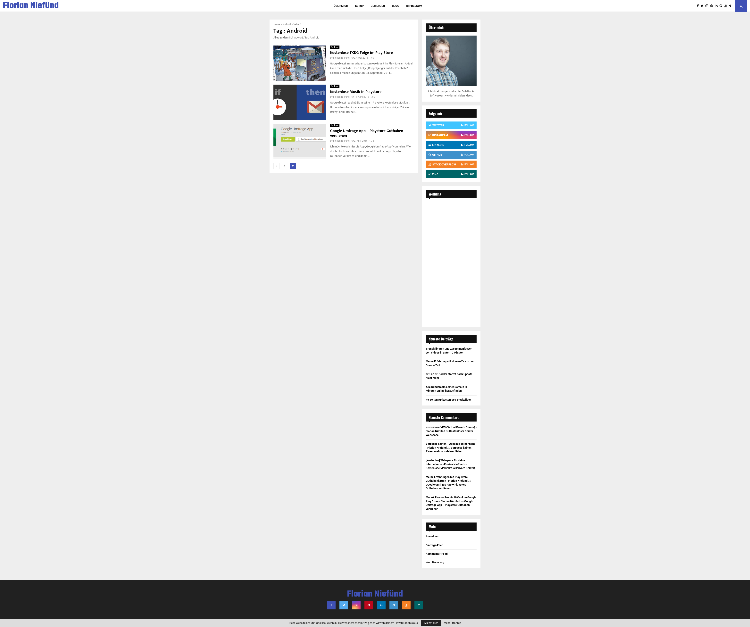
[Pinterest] (712, 6)
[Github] (722, 6)
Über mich (341, 5)
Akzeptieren (431, 622)
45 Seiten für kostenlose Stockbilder (448, 399)
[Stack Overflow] (726, 6)
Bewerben (378, 5)
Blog (395, 5)
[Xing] (731, 6)
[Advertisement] (451, 260)
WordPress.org (435, 562)
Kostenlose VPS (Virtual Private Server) (450, 468)
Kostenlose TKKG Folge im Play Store (361, 52)
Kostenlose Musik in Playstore (355, 91)
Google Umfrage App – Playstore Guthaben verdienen (366, 133)
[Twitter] (703, 6)
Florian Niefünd (31, 6)
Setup (359, 5)
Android (286, 24)
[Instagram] (707, 6)
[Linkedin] (717, 6)
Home (276, 24)
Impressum (414, 5)
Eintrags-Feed (434, 545)
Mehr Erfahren (452, 623)
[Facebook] (699, 6)
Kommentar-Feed (437, 553)
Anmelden (432, 536)
